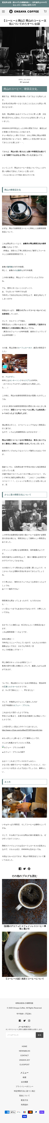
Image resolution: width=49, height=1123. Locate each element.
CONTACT (24, 1055)
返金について (24, 1096)
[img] (20, 1020)
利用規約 (24, 1105)
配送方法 (24, 1100)
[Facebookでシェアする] (20, 868)
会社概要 (24, 1082)
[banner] (24, 11)
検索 (24, 1077)
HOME (24, 1046)
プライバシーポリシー (24, 1086)
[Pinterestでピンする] (29, 868)
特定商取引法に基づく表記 (24, 1091)
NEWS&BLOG (24, 1051)
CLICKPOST (25, 1065)
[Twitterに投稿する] (24, 868)
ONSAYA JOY (24, 1060)
